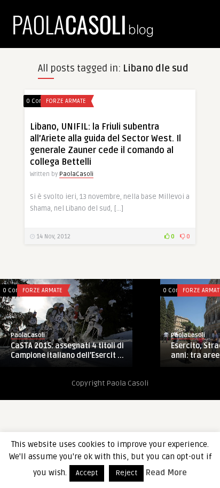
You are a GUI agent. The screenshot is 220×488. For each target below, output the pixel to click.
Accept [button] (87, 473)
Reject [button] (126, 473)
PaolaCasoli (76, 174)
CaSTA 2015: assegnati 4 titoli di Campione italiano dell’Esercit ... (67, 350)
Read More (166, 472)
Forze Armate (66, 101)
